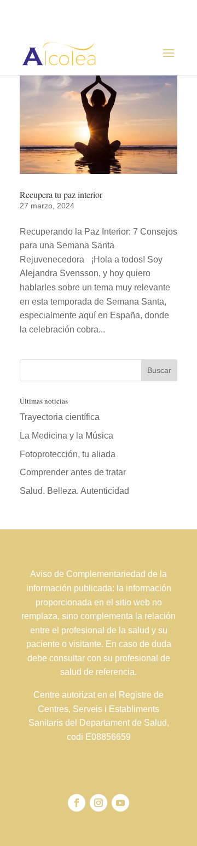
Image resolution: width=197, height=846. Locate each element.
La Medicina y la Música (66, 435)
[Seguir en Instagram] (98, 803)
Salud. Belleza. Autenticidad (74, 490)
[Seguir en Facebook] (76, 803)
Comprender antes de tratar (73, 472)
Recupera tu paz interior (61, 194)
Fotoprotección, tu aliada (67, 454)
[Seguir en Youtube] (120, 803)
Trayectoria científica (60, 417)
